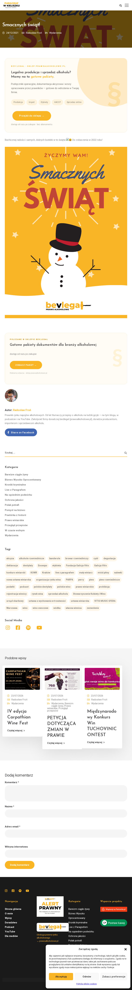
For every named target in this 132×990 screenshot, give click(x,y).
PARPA (69, 579)
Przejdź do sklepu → (31, 115)
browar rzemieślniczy (76, 558)
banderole (54, 558)
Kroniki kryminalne (15, 484)
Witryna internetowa (16, 847)
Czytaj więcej (14, 730)
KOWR (34, 572)
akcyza (10, 558)
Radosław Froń (34, 32)
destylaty (28, 565)
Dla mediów (11, 936)
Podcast (9, 927)
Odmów (87, 976)
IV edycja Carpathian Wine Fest (19, 717)
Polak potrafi (12, 505)
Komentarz (12, 782)
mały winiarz (86, 572)
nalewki (118, 572)
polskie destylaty (43, 586)
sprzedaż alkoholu (58, 594)
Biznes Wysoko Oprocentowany (23, 479)
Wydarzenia (55, 32)
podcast (24, 586)
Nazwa (9, 806)
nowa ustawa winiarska (18, 579)
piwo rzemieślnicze (109, 579)
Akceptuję (61, 976)
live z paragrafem (64, 572)
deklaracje (12, 565)
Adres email (12, 826)
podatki (10, 586)
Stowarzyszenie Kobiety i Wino (89, 594)
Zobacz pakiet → (26, 365)
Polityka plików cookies (86, 984)
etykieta (56, 565)
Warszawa (11, 608)
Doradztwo (11, 922)
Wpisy (8, 918)
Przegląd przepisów (16, 525)
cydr (96, 558)
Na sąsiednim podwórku (18, 494)
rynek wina (37, 594)
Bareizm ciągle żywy (16, 474)
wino (25, 608)
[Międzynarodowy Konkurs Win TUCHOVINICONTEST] (102, 678)
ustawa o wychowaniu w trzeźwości (47, 601)
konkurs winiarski (15, 572)
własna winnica (74, 608)
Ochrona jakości (14, 500)
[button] (125, 949)
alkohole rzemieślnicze (31, 558)
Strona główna (13, 909)
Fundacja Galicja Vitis (77, 565)
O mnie (9, 913)
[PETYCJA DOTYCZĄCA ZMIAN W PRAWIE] (62, 678)
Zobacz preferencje (113, 976)
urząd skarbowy (15, 601)
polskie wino (64, 586)
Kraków (46, 572)
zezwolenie (93, 608)
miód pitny (103, 572)
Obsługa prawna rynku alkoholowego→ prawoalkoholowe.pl (47, 937)
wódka (57, 608)
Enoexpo (42, 565)
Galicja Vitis (100, 565)
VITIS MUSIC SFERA (104, 601)
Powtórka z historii (15, 515)
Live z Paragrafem (15, 489)
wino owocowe (40, 608)
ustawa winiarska (80, 601)
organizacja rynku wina (48, 579)
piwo (91, 579)
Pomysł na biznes (15, 510)
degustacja (110, 558)
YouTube (10, 931)
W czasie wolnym (15, 530)
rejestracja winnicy (16, 594)
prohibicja (104, 586)
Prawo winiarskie (14, 520)
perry (81, 579)
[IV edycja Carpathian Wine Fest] (22, 678)
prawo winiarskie (85, 586)
